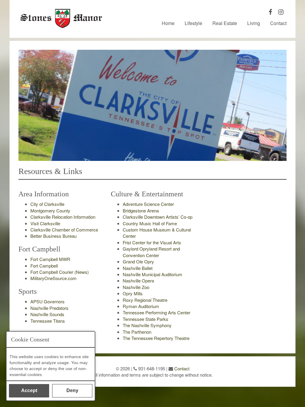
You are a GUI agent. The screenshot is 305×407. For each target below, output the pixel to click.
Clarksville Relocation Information (62, 217)
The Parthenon (137, 332)
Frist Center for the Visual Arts (152, 242)
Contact (278, 23)
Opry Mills (133, 293)
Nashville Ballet (137, 268)
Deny (72, 390)
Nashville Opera (138, 280)
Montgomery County (50, 210)
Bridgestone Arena (141, 210)
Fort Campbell (44, 265)
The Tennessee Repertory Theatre (156, 338)
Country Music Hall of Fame (150, 223)
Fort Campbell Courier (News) (59, 272)
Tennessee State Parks (145, 319)
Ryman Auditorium (141, 306)
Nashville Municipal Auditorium (152, 274)
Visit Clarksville (45, 223)
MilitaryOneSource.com (53, 278)
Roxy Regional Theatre (145, 300)
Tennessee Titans (47, 321)
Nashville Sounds (47, 314)
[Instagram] (281, 12)
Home (168, 23)
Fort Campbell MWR (50, 259)
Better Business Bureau (53, 236)
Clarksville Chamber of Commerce (64, 229)
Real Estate (224, 23)
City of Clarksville (47, 204)
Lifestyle (193, 23)
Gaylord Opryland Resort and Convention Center (151, 252)
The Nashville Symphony (147, 325)
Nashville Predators (49, 308)
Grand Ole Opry (138, 261)
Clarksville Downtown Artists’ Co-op (157, 217)
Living (253, 23)
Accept (29, 390)
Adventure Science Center (148, 204)
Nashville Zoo (136, 287)
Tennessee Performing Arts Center (156, 312)
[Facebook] (270, 12)
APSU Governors (47, 301)
